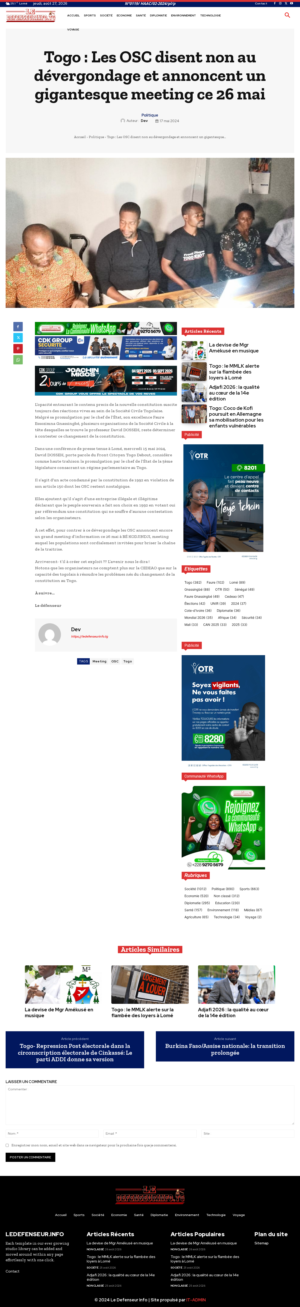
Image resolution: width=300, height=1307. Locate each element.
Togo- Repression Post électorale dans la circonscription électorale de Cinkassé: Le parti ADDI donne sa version (75, 1053)
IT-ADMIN (196, 1300)
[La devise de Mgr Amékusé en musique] (194, 350)
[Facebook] (275, 3)
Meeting (100, 661)
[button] (287, 15)
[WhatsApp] (18, 359)
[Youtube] (291, 3)
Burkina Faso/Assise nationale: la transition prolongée (225, 1049)
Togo (127, 661)
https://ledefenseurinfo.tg (89, 636)
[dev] (123, 120)
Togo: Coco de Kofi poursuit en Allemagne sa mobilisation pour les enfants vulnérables (236, 417)
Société (92, 1267)
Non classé (95, 1249)
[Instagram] (280, 3)
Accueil (80, 137)
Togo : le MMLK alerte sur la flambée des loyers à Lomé (234, 372)
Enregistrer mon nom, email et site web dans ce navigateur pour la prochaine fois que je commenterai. (94, 1145)
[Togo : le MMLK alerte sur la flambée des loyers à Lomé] (194, 371)
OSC (115, 661)
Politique (150, 115)
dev (144, 121)
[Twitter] (286, 3)
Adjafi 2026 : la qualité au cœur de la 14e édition (234, 393)
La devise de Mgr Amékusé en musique (234, 348)
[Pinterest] (18, 348)
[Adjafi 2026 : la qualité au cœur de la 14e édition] (194, 392)
